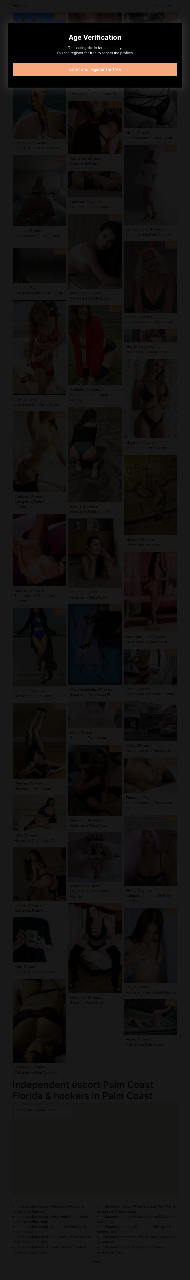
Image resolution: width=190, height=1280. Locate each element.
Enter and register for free (95, 69)
